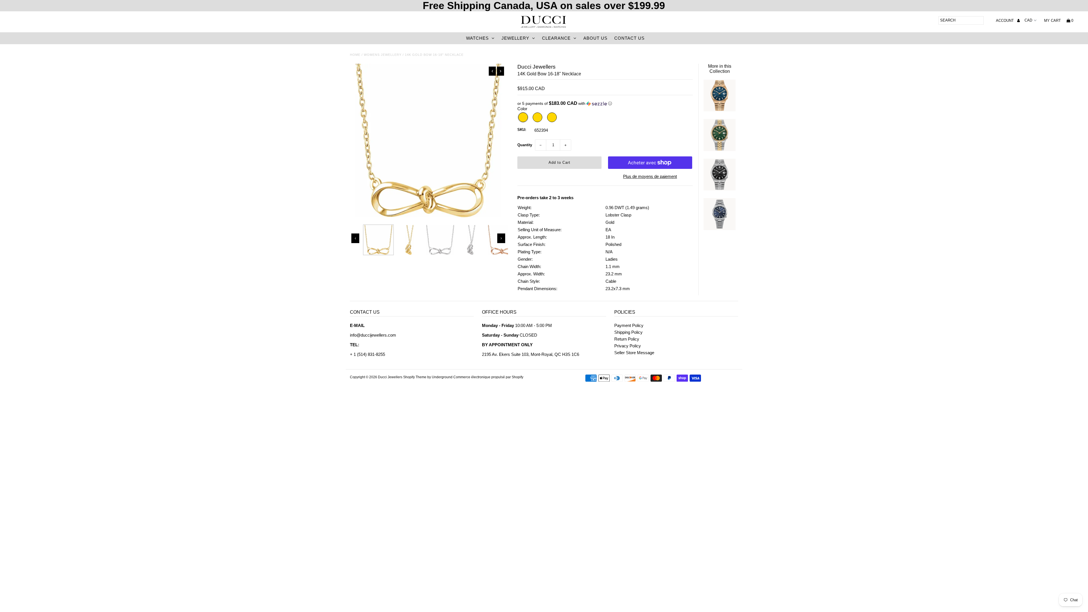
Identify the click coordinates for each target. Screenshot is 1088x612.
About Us (595, 38)
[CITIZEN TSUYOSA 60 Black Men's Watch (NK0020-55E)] (719, 188)
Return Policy (626, 339)
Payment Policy (628, 325)
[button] (605, 103)
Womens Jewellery (382, 54)
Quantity (524, 145)
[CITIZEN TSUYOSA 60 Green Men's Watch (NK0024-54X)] (719, 149)
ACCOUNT (1005, 20)
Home (355, 54)
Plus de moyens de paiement (650, 176)
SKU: (521, 130)
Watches (477, 38)
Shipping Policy (628, 332)
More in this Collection (719, 69)
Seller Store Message (634, 352)
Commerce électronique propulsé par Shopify (488, 377)
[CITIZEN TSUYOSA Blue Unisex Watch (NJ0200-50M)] (719, 228)
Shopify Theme (414, 377)
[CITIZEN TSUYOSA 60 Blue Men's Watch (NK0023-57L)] (719, 109)
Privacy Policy (627, 345)
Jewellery (515, 38)
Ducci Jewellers (390, 377)
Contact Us (629, 38)
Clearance (556, 38)
